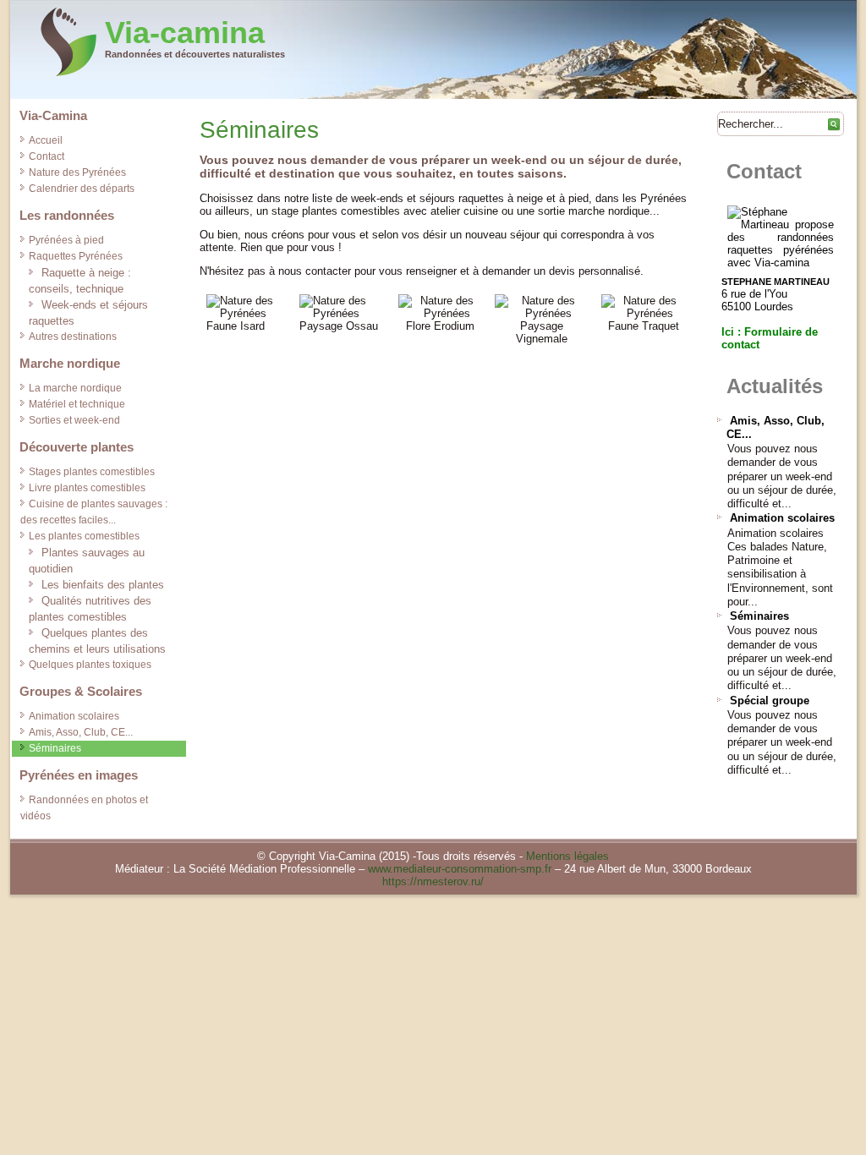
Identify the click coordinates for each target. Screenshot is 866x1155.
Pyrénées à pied (66, 240)
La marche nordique (75, 388)
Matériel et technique (77, 404)
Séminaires (55, 748)
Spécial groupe (769, 700)
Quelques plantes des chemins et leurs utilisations (97, 641)
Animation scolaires (74, 716)
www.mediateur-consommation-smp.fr (459, 868)
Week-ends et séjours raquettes (88, 312)
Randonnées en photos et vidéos (84, 808)
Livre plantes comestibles (87, 488)
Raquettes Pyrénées (76, 256)
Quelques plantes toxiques (90, 665)
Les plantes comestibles (84, 536)
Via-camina (185, 32)
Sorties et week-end (74, 420)
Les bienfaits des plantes (102, 584)
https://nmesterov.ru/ (433, 881)
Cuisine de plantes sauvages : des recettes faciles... (93, 512)
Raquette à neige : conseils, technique (80, 280)
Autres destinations (73, 336)
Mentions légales (567, 856)
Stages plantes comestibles (92, 472)
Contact (46, 156)
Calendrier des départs (81, 188)
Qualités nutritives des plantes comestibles (90, 608)
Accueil (46, 140)
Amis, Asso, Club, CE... (81, 732)
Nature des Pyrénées (77, 172)
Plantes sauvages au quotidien (87, 560)
